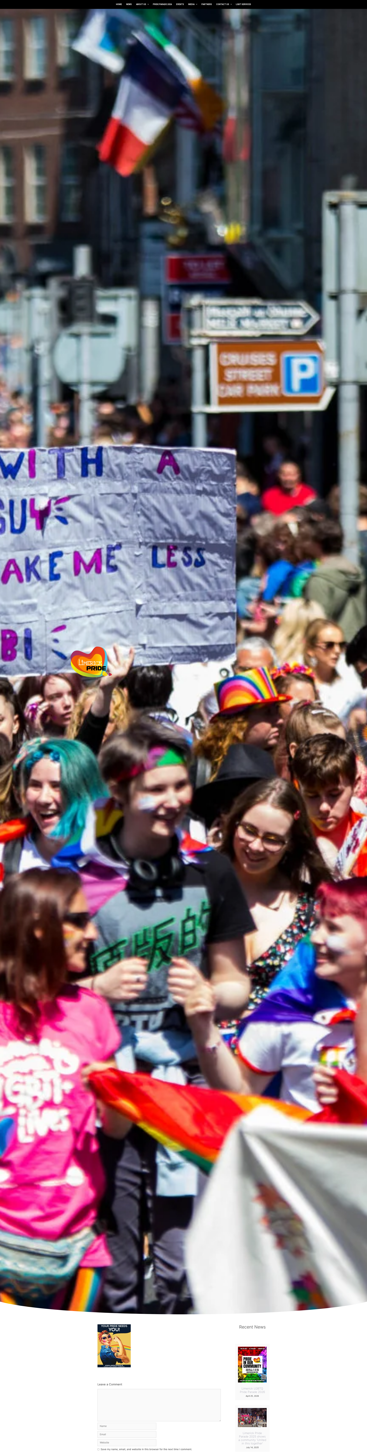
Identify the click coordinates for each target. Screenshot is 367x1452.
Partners (206, 4)
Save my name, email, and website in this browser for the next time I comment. (146, 1449)
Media (191, 4)
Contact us (222, 4)
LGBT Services (243, 4)
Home (119, 4)
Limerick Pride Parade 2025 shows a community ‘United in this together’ (252, 1438)
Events (180, 4)
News (129, 4)
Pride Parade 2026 (162, 4)
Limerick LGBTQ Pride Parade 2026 (252, 1390)
